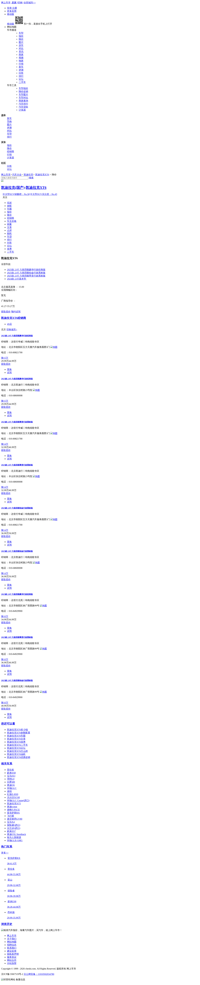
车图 (9, 209)
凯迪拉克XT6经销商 (13, 317)
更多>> (4, 852)
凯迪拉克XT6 (42, 174)
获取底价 (6, 311)
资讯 (21, 51)
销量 (9, 224)
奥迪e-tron (12, 806)
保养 (9, 249)
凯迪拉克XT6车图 (16, 736)
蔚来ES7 (11, 831)
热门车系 (6, 846)
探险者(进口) (13, 825)
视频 (21, 57)
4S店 (9, 324)
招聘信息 (11, 945)
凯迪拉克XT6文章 (16, 739)
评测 (21, 70)
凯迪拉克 (28, 174)
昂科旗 (11, 912)
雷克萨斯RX (13, 813)
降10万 (4, 616)
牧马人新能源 (14, 837)
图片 (21, 42)
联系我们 (11, 948)
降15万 (4, 358)
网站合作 (11, 960)
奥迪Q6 (11, 785)
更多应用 (11, 11)
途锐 (9, 791)
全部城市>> (30, 2)
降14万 (4, 444)
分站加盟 (11, 963)
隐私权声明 (13, 954)
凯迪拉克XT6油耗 (16, 754)
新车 (21, 67)
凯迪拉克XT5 (14, 803)
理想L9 (10, 779)
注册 (14, 8)
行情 (21, 64)
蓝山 (10, 880)
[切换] (20, 2)
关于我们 (11, 938)
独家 (21, 60)
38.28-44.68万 (14, 907)
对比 (21, 48)
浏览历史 (6, 924)
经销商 (10, 151)
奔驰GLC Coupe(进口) (18, 800)
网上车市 (6, 2)
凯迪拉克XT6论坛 (16, 748)
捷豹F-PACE (13, 809)
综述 (9, 202)
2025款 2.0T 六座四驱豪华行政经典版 (26, 269)
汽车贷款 (23, 107)
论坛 (21, 79)
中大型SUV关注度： (43, 194)
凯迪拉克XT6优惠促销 (18, 757)
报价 (21, 36)
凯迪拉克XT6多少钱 (17, 729)
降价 (21, 39)
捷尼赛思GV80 (14, 819)
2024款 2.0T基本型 (17, 279)
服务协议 (11, 957)
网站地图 (11, 941)
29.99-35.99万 (14, 917)
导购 (9, 121)
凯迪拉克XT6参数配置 (18, 732)
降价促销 (23, 91)
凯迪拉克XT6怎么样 (17, 751)
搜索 (31, 177)
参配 (9, 206)
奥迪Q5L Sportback (16, 834)
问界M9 (11, 782)
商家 (21, 54)
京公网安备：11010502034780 (39, 974)
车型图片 (23, 94)
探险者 (11, 890)
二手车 (22, 82)
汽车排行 (23, 103)
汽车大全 (17, 174)
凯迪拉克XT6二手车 (17, 745)
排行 (21, 76)
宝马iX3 (11, 776)
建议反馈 (11, 951)
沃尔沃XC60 (13, 797)
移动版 (10, 14)
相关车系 (6, 763)
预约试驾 (15, 311)
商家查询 (23, 100)
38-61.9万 (12, 863)
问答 (21, 73)
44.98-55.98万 (14, 874)
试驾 (9, 372)
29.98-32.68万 (14, 885)
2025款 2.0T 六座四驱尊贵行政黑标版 (26, 276)
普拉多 (10, 769)
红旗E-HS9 (12, 794)
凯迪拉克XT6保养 (16, 742)
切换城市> (11, 329)
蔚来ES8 (11, 773)
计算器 (22, 110)
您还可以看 (8, 723)
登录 (9, 8)
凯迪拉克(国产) (13, 187)
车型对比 (23, 97)
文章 (9, 227)
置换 (9, 369)
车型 (21, 33)
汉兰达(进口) (13, 828)
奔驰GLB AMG (15, 840)
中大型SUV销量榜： (16, 194)
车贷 (9, 236)
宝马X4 (11, 822)
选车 (21, 45)
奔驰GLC (12, 788)
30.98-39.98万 (14, 896)
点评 (9, 230)
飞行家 (10, 816)
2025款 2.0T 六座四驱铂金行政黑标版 (26, 272)
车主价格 (11, 221)
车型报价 (23, 88)
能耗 (9, 233)
